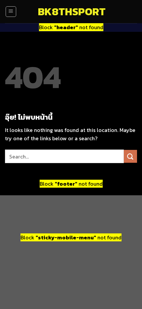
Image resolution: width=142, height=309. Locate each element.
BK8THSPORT (71, 11)
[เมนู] (11, 11)
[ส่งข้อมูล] (130, 156)
